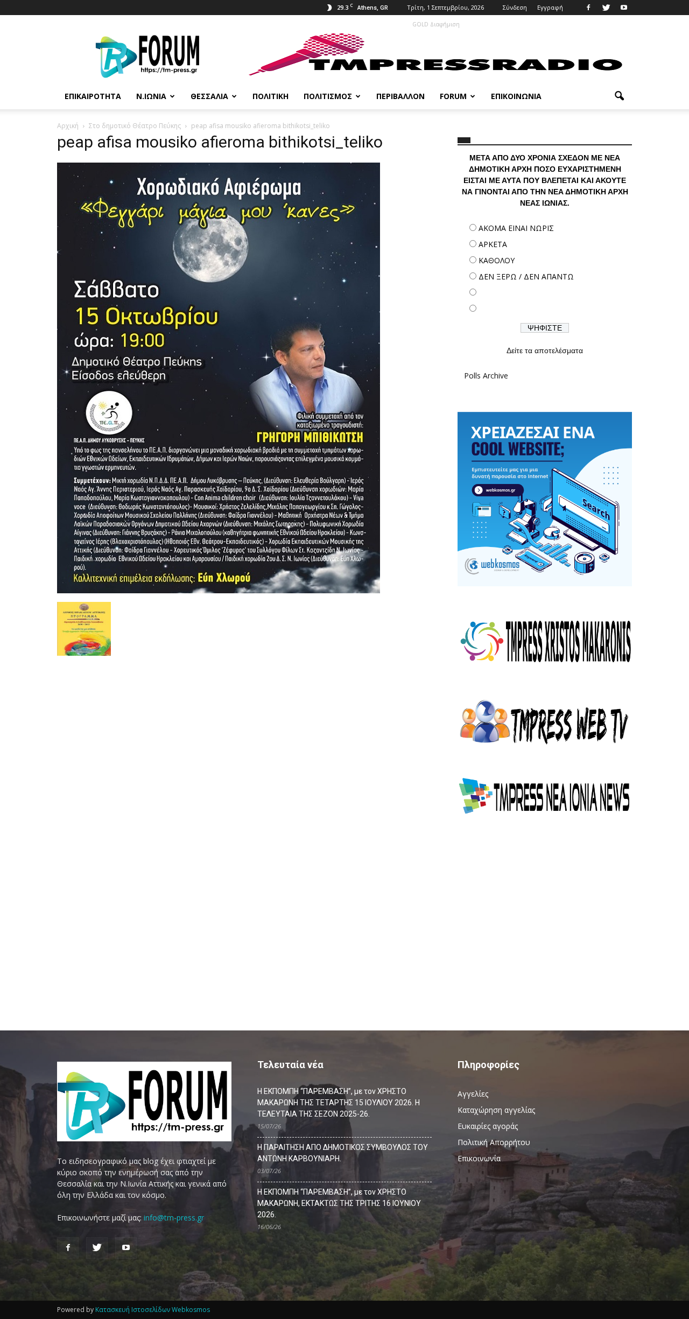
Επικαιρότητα (93, 96)
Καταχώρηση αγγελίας (496, 1110)
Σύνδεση (515, 7)
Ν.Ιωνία (151, 96)
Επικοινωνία (516, 96)
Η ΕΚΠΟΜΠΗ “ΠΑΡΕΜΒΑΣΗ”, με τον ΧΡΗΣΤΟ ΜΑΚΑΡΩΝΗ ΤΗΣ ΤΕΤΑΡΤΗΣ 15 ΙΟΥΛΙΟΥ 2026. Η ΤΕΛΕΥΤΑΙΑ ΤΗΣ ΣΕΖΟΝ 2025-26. (338, 1102)
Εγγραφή (550, 7)
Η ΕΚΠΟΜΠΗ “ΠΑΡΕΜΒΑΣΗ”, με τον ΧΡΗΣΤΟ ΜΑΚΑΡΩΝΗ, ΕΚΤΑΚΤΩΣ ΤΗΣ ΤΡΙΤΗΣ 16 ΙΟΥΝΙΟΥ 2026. (339, 1203)
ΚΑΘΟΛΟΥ (497, 260)
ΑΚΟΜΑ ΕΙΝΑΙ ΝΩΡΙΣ (516, 228)
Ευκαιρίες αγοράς (488, 1126)
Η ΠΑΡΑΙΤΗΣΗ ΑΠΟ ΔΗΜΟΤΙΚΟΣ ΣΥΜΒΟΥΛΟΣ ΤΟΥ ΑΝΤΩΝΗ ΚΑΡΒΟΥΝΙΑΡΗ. (342, 1153)
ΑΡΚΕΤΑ (493, 244)
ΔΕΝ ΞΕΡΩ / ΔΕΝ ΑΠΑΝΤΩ (526, 276)
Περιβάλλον (400, 96)
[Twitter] (606, 7)
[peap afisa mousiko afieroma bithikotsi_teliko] (218, 590)
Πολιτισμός (328, 96)
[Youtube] (624, 7)
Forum (453, 96)
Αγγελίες (473, 1094)
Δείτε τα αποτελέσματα (545, 350)
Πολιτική (270, 96)
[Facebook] (588, 7)
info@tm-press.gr (174, 1217)
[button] (619, 96)
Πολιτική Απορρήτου (494, 1142)
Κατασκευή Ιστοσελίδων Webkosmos (152, 1309)
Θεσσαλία (209, 96)
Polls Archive (486, 375)
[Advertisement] (544, 918)
